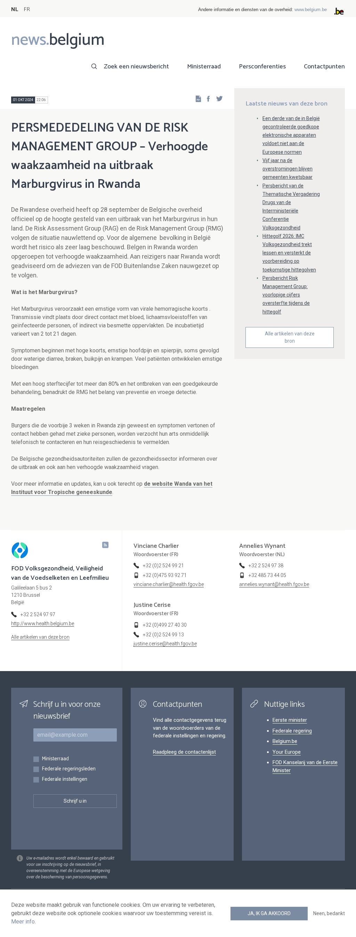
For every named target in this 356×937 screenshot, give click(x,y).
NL (14, 9)
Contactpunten (324, 66)
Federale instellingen (64, 780)
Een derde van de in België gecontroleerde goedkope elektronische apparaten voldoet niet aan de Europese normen (291, 135)
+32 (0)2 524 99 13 (163, 634)
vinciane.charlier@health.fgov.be (169, 584)
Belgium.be (285, 741)
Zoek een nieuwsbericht (136, 66)
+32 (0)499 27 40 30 (165, 625)
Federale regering (292, 731)
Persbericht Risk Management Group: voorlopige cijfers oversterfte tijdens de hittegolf (286, 295)
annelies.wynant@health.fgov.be (274, 584)
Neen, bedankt (329, 913)
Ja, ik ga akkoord (269, 913)
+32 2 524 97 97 (38, 614)
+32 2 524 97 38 (266, 565)
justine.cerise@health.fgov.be (165, 643)
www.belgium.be (310, 9)
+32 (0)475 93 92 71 (165, 575)
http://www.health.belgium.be (42, 623)
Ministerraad (204, 66)
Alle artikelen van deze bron (290, 337)
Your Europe (287, 752)
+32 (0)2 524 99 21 (163, 565)
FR (27, 9)
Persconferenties (262, 66)
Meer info (23, 921)
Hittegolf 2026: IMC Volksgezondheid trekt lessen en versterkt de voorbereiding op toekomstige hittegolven (289, 253)
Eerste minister (290, 720)
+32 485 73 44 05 (267, 575)
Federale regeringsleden (69, 769)
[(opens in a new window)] (206, 98)
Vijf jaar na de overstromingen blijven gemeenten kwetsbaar (287, 169)
